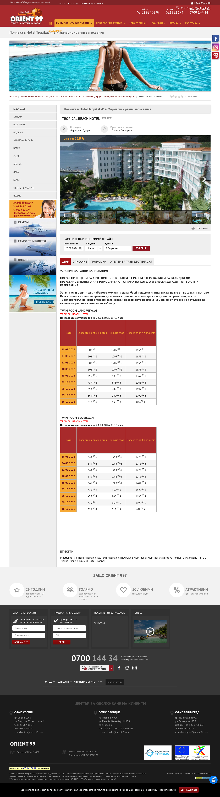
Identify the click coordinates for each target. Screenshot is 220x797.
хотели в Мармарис (185, 557)
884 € (140, 402)
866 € (116, 496)
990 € (116, 376)
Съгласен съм (188, 789)
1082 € (116, 483)
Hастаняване (71, 243)
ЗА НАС (62, 3)
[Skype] (96, 670)
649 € (92, 463)
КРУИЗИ (174, 23)
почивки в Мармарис (133, 557)
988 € (140, 509)
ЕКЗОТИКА (191, 23)
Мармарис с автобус (160, 557)
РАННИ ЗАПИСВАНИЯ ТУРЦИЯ (73, 23)
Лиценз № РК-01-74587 (28, 752)
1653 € (141, 356)
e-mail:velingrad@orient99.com (191, 732)
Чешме (17, 195)
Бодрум (18, 132)
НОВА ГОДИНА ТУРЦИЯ (109, 23)
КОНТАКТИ (73, 3)
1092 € (141, 389)
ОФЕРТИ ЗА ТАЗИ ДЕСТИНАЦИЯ (131, 261)
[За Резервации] (32, 217)
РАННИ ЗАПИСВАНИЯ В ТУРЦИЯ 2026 (39, 96)
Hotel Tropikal (97, 561)
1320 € (141, 489)
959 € (116, 489)
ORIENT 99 (99, 623)
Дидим (17, 116)
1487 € (141, 483)
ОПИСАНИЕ (80, 261)
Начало (13, 96)
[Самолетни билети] (32, 255)
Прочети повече (168, 789)
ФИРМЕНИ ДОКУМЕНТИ (92, 3)
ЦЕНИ (65, 261)
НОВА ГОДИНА (137, 23)
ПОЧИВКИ (157, 23)
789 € (116, 389)
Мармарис (19, 124)
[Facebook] (216, 42)
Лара (16, 171)
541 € (92, 483)
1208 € (141, 382)
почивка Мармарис (85, 557)
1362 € (141, 376)
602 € (92, 356)
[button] (204, 179)
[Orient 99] (26, 26)
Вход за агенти (202, 3)
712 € (116, 509)
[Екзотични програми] (32, 311)
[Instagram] (216, 51)
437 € (92, 382)
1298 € (116, 463)
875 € (116, 382)
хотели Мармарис (108, 557)
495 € (92, 376)
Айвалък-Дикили (23, 140)
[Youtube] (216, 59)
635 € (116, 402)
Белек (16, 148)
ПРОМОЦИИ (98, 261)
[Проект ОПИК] (192, 753)
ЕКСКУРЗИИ (56, 30)
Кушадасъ (19, 108)
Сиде (16, 156)
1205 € (116, 356)
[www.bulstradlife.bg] (29, 769)
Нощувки (90, 243)
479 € (92, 489)
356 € (92, 509)
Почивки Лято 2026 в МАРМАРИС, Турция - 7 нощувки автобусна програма (98, 96)
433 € (92, 496)
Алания (17, 164)
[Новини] (32, 274)
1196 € (141, 496)
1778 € (141, 463)
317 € (92, 402)
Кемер (16, 179)
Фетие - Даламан (23, 187)
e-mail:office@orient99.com (28, 732)
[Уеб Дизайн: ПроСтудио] (203, 778)
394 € (92, 389)
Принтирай (202, 227)
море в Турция (78, 561)
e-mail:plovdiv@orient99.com (114, 732)
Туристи (109, 243)
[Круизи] (32, 236)
